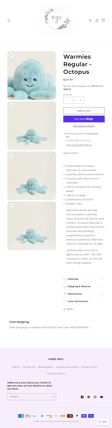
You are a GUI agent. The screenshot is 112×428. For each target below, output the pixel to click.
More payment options (84, 126)
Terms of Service (56, 373)
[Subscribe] (52, 396)
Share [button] (70, 309)
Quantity (67, 94)
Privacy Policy (89, 367)
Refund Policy (45, 367)
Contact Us (29, 367)
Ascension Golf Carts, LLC (51, 421)
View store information (79, 145)
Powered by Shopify (70, 421)
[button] (9, 20)
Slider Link (13, 322)
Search (16, 367)
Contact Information (67, 367)
